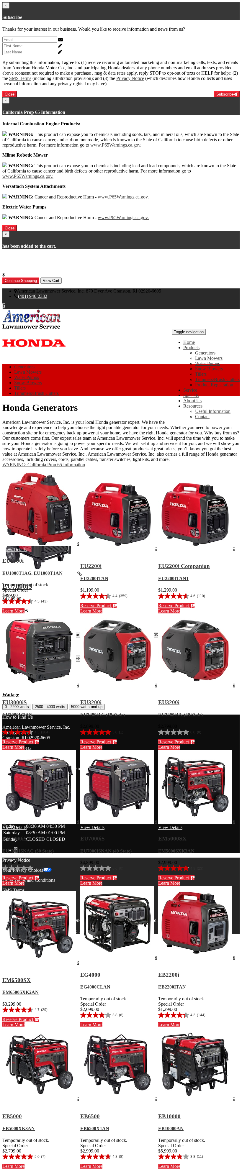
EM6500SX (16, 980)
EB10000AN (171, 1128)
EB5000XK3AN (18, 1128)
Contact (202, 416)
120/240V (158, 635)
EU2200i (91, 566)
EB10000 (169, 1116)
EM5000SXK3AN (176, 850)
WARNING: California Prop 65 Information (43, 464)
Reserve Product (96, 605)
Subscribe (224, 94)
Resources (192, 405)
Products (191, 347)
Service (190, 390)
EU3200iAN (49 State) (180, 714)
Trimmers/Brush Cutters (217, 379)
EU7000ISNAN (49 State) (106, 850)
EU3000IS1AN (17, 714)
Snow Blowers (209, 368)
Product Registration (214, 384)
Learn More (13, 610)
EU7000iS (14, 838)
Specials (191, 395)
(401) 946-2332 (32, 296)
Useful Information (212, 411)
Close (9, 94)
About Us (192, 400)
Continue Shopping (21, 280)
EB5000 (12, 1116)
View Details (14, 549)
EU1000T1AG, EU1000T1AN (32, 573)
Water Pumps (207, 363)
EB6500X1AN (94, 1128)
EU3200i (91, 702)
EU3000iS (14, 702)
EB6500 (90, 1116)
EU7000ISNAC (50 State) (28, 850)
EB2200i (168, 975)
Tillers (201, 374)
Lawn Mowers (209, 358)
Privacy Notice (130, 78)
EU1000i (13, 561)
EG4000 (90, 975)
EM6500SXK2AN (20, 992)
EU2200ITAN (94, 578)
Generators (205, 352)
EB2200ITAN (172, 986)
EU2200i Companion (184, 566)
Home (189, 342)
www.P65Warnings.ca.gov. (115, 144)
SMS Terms (20, 78)
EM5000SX (172, 838)
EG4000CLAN (95, 986)
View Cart (51, 280)
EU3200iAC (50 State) (102, 714)
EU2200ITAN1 (173, 578)
